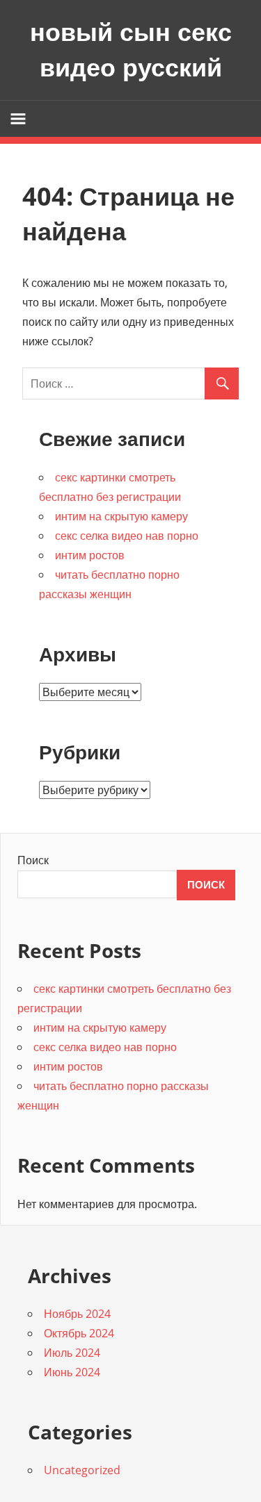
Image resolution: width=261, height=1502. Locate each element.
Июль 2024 (72, 1352)
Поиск (33, 860)
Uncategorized (82, 1470)
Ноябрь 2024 (77, 1313)
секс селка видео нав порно (126, 535)
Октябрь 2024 (79, 1333)
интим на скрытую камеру (121, 516)
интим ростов (90, 555)
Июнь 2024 (72, 1372)
